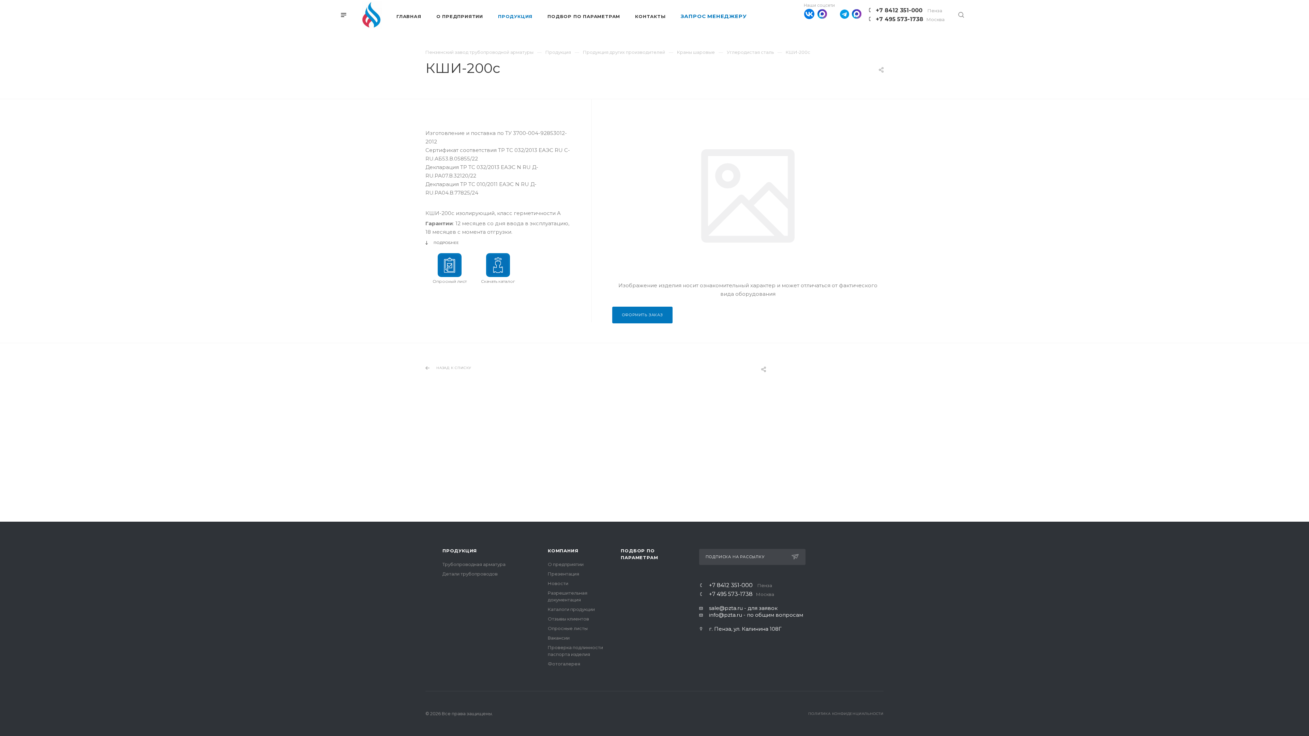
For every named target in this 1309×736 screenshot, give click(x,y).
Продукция (459, 550)
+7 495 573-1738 (910, 19)
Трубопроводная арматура (474, 564)
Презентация (563, 574)
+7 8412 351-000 (909, 10)
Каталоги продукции (571, 609)
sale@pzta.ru (726, 608)
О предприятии (566, 564)
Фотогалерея (564, 663)
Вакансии (559, 638)
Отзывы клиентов (568, 619)
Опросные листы (568, 628)
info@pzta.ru (725, 615)
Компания (563, 550)
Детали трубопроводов (470, 574)
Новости (558, 583)
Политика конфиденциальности (846, 713)
